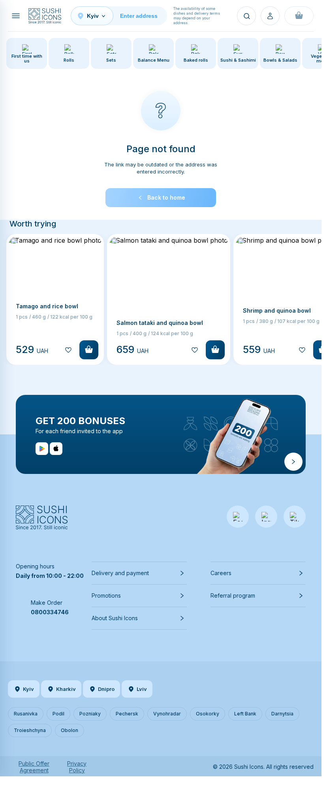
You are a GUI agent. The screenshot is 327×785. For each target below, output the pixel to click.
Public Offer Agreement (34, 767)
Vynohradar (167, 714)
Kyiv (28, 689)
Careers (220, 573)
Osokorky (207, 714)
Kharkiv (66, 689)
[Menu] (16, 16)
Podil (58, 714)
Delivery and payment (120, 573)
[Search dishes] (246, 15)
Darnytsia (282, 714)
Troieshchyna (30, 730)
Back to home (166, 197)
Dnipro (106, 689)
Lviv (142, 689)
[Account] (270, 15)
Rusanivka (26, 714)
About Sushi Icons (115, 618)
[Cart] (299, 15)
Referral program (232, 595)
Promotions (106, 595)
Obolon (69, 730)
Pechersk (127, 714)
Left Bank (245, 714)
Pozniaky (90, 714)
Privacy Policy (76, 767)
